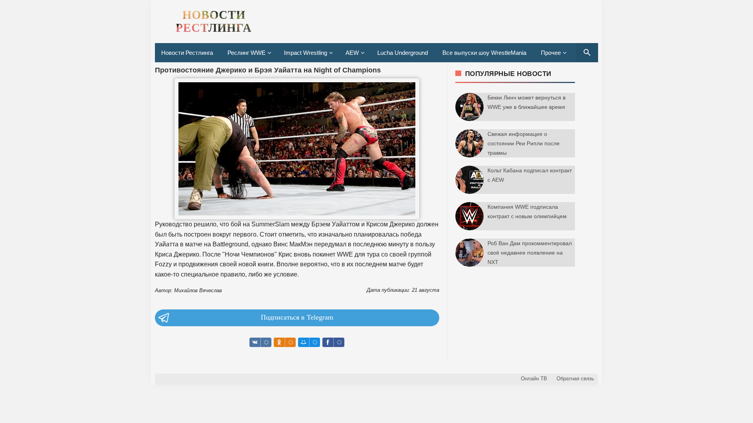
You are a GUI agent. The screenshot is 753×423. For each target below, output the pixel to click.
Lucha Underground (402, 52)
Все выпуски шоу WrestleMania (484, 52)
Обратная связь (575, 378)
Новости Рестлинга (187, 52)
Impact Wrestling (305, 52)
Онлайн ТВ (534, 378)
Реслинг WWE (246, 52)
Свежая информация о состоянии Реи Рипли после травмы (523, 143)
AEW (352, 52)
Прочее (551, 52)
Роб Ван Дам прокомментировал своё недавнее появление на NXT (529, 252)
